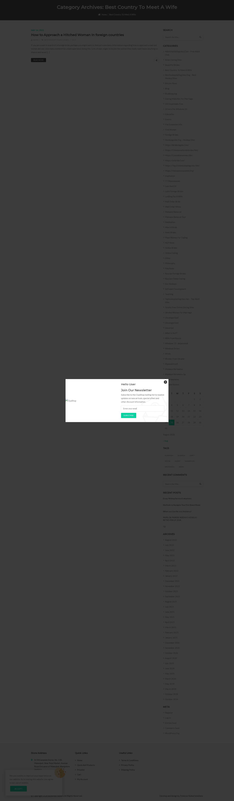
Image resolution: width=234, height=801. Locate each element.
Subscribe (128, 415)
